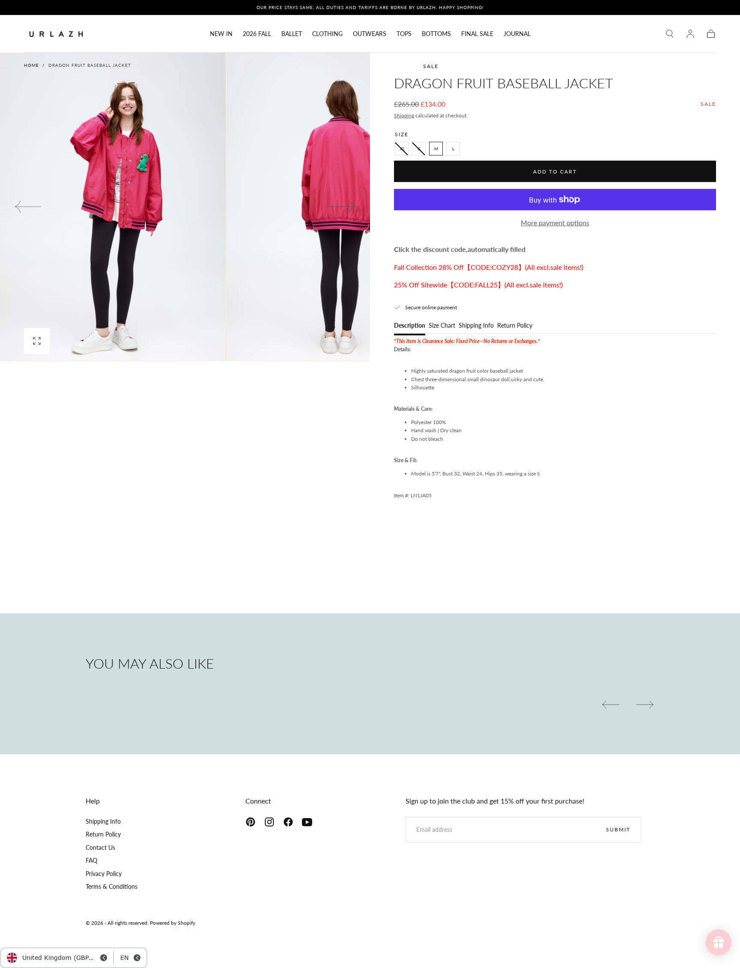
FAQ (91, 860)
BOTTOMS (436, 33)
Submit (618, 829)
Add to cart (555, 171)
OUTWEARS (369, 33)
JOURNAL (517, 33)
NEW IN (221, 33)
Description (409, 326)
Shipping (404, 115)
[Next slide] (342, 206)
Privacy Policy (104, 873)
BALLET (291, 33)
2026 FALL (257, 33)
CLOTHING (327, 33)
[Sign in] (690, 34)
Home (31, 65)
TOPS (404, 33)
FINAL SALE (477, 33)
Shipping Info (476, 326)
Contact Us (100, 847)
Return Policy (514, 326)
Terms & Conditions (111, 886)
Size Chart (442, 326)
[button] (670, 34)
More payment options (555, 222)
